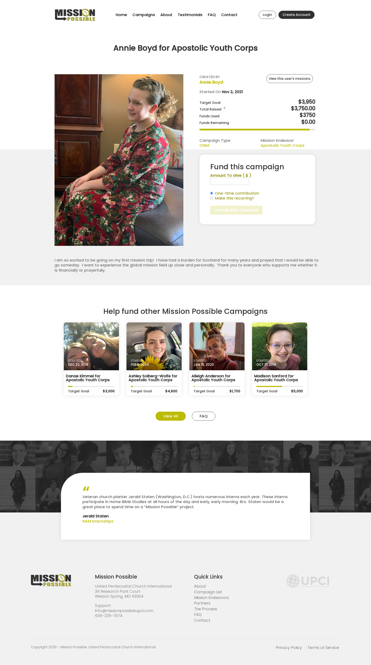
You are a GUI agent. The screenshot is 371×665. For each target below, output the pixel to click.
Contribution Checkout (236, 210)
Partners (202, 603)
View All (170, 416)
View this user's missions (289, 78)
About (166, 14)
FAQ (212, 14)
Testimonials (190, 14)
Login (267, 14)
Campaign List (208, 592)
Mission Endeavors (211, 597)
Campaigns (143, 14)
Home (121, 14)
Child (204, 145)
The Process (205, 609)
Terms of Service (323, 647)
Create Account (296, 14)
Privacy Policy (289, 647)
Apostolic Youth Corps (282, 145)
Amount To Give (230, 175)
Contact (229, 14)
